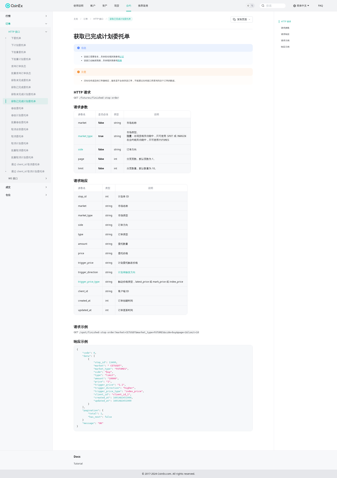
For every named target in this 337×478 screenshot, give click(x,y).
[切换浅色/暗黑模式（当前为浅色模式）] (250, 5)
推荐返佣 (143, 5)
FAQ (320, 5)
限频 (120, 60)
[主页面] (76, 19)
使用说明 (78, 5)
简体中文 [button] (302, 5)
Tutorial (78, 463)
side (80, 149)
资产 (104, 5)
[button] (27, 16)
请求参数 (285, 27)
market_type (85, 136)
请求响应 (285, 34)
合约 (128, 5)
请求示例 (285, 40)
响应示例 (285, 46)
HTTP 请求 (286, 21)
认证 (122, 56)
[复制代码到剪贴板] (248, 349)
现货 (116, 5)
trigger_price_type (89, 281)
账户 (92, 5)
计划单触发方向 (126, 272)
